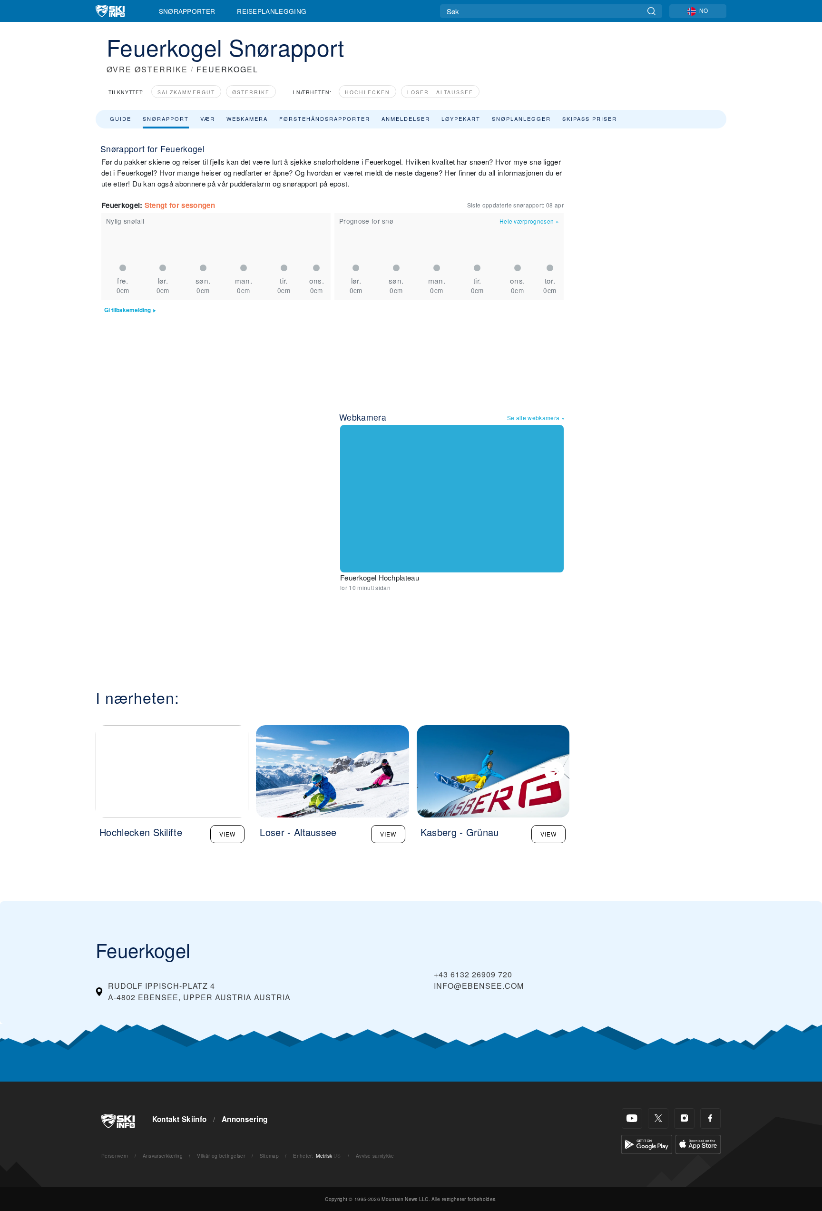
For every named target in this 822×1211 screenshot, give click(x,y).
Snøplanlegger (521, 118)
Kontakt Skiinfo (179, 1119)
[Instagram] (684, 1118)
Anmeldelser (406, 118)
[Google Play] (646, 1143)
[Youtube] (632, 1118)
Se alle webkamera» (536, 418)
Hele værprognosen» (529, 221)
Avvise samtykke (375, 1155)
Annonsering (245, 1119)
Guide (120, 118)
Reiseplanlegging (271, 11)
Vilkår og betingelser (221, 1155)
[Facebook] (710, 1118)
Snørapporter (187, 11)
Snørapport (166, 118)
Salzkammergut (186, 92)
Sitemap (269, 1155)
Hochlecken (367, 92)
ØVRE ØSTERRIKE (147, 69)
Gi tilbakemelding (127, 310)
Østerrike (251, 92)
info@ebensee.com (479, 985)
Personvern (114, 1155)
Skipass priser (589, 118)
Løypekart (460, 118)
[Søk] (651, 11)
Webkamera (247, 118)
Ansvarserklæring (163, 1155)
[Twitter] (658, 1118)
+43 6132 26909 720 (473, 974)
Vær (207, 118)
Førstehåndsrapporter (324, 118)
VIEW (227, 834)
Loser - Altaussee (440, 92)
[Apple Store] (698, 1143)
